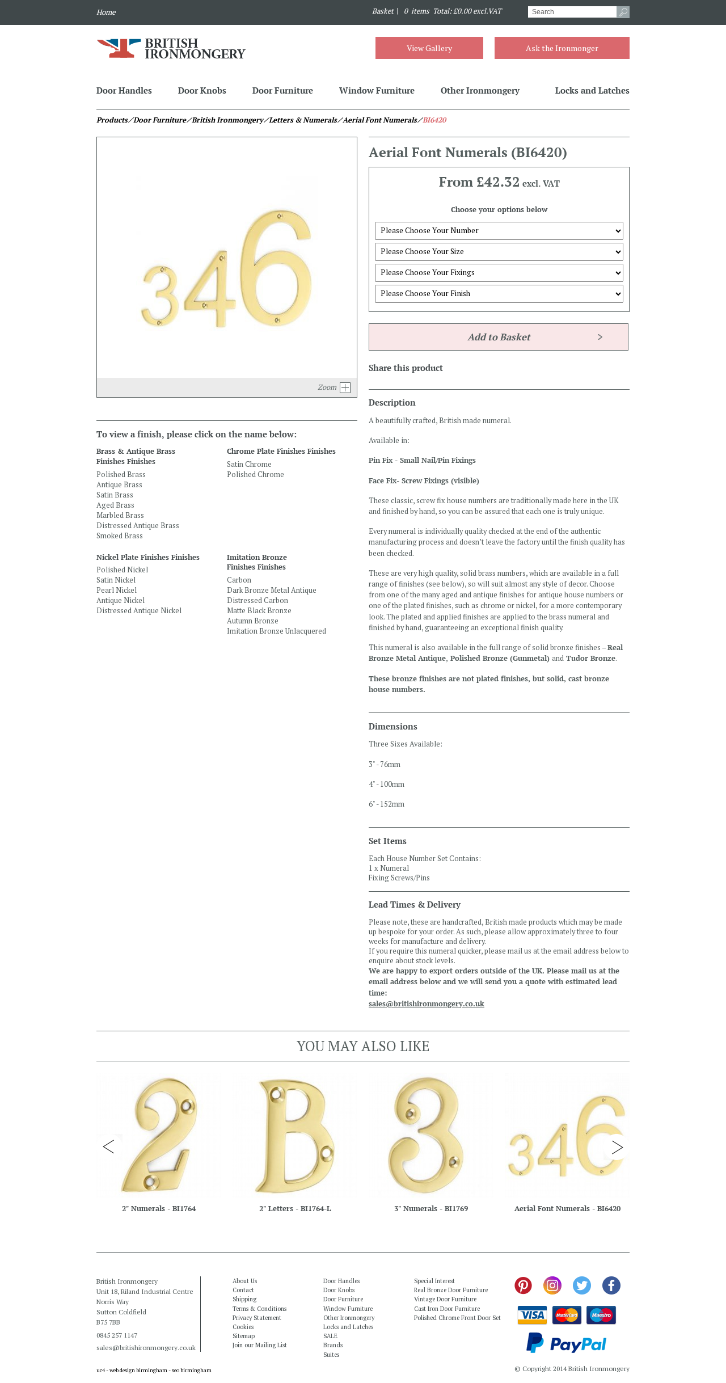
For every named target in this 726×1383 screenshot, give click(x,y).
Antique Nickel (120, 600)
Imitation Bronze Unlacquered (276, 631)
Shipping (244, 1299)
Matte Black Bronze (259, 610)
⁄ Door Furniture (157, 120)
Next (616, 1147)
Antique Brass (119, 485)
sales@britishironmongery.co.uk (426, 1004)
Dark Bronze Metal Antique (271, 590)
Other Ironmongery (480, 90)
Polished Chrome (255, 474)
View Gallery (429, 48)
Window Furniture (377, 90)
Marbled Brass (120, 515)
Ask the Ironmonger (562, 48)
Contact (243, 1290)
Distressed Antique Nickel (139, 610)
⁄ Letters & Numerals (300, 120)
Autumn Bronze (252, 621)
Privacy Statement (257, 1318)
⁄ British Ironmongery (224, 120)
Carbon (239, 580)
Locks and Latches (592, 90)
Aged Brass (115, 505)
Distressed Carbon (257, 600)
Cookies (243, 1327)
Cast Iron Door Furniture (447, 1309)
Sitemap (244, 1336)
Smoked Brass (119, 536)
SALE (330, 1336)
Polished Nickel (122, 570)
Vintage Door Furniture (445, 1299)
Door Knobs (202, 90)
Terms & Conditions (259, 1309)
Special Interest (434, 1281)
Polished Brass (121, 474)
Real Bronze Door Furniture (451, 1290)
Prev (109, 1147)
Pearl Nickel (116, 590)
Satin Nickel (116, 580)
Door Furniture (282, 90)
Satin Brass (114, 495)
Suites (331, 1355)
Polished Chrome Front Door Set (457, 1318)
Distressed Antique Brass (137, 525)
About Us (245, 1281)
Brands (333, 1345)
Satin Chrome (249, 464)
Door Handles (124, 90)
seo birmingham (192, 1370)
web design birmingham (138, 1370)
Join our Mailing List (260, 1345)
